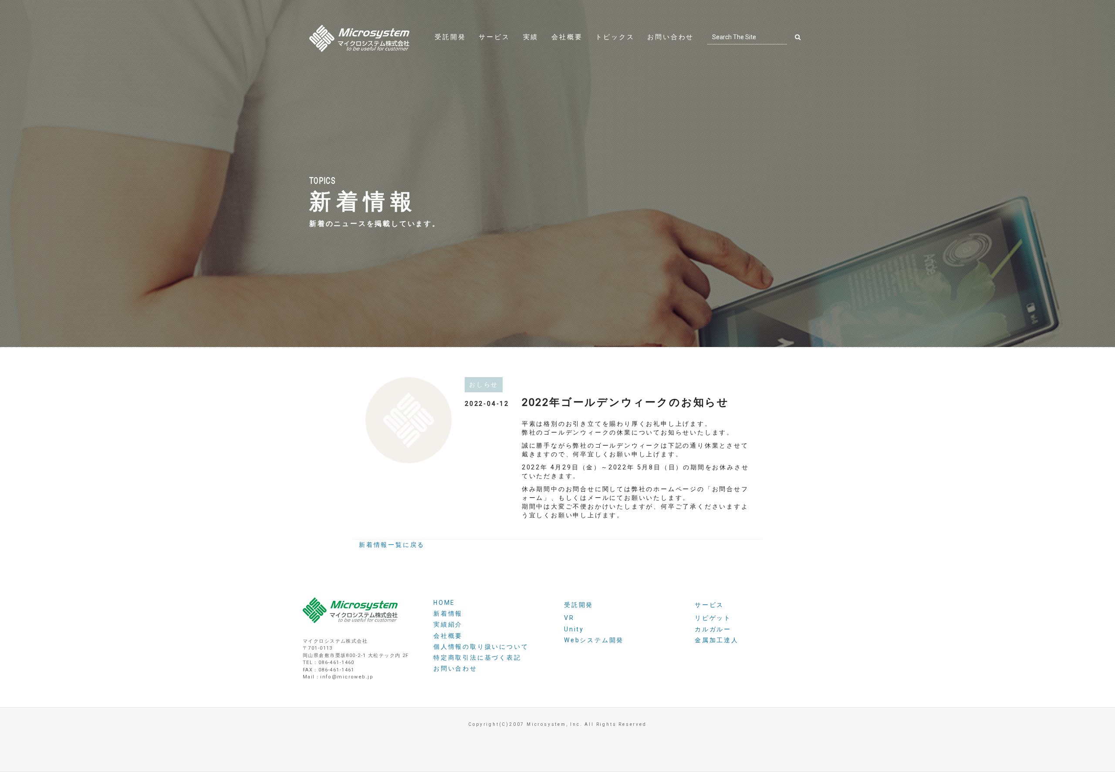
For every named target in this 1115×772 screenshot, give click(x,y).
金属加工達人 (717, 640)
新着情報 (448, 613)
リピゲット (713, 617)
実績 (531, 37)
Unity (574, 629)
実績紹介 (448, 624)
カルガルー (713, 629)
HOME (444, 602)
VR (569, 617)
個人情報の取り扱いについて (480, 646)
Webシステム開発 (594, 640)
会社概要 (566, 37)
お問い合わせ (670, 37)
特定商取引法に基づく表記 (477, 657)
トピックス (614, 37)
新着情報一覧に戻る (392, 544)
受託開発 (450, 37)
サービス (494, 37)
